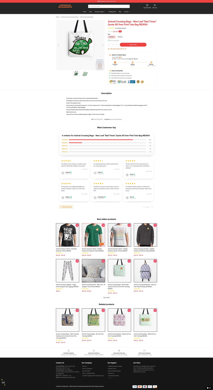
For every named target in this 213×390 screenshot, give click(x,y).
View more (106, 297)
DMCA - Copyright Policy (88, 373)
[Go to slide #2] (85, 74)
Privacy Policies (86, 371)
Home (57, 17)
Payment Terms (112, 368)
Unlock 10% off (3, 382)
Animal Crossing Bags (86, 17)
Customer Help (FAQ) (113, 375)
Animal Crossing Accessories (69, 17)
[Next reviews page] (152, 207)
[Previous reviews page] (144, 207)
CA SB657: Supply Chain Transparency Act (93, 375)
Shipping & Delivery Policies (115, 366)
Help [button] (210, 387)
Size (109, 34)
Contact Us (111, 373)
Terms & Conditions (87, 368)
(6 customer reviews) (120, 28)
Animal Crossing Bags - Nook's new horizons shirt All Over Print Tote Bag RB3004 (119, 286)
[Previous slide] (58, 45)
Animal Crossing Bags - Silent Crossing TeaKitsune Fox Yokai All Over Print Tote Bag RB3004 (67, 336)
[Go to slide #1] (76, 74)
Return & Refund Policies (114, 371)
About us (84, 366)
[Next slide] (102, 45)
